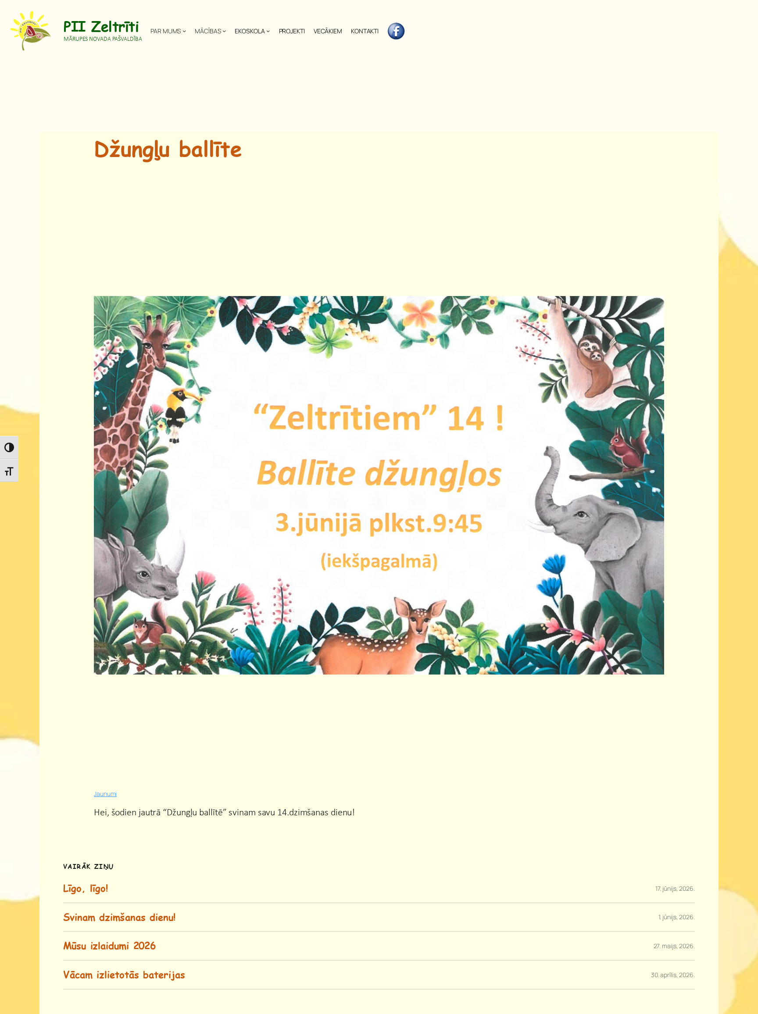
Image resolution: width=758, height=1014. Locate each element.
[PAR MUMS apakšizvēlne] (184, 30)
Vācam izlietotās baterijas (124, 974)
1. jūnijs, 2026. (676, 917)
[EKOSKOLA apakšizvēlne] (268, 30)
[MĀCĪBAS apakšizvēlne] (224, 30)
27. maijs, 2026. (674, 946)
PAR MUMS (165, 31)
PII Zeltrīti (101, 26)
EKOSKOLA (250, 31)
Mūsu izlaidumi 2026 (109, 945)
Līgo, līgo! (85, 888)
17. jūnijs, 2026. (675, 888)
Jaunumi (105, 793)
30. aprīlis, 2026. (673, 975)
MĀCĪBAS (208, 31)
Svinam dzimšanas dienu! (119, 917)
